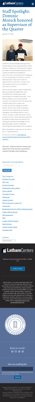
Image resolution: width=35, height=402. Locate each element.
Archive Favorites (8, 185)
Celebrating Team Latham (11, 188)
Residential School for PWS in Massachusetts (17, 209)
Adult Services (7, 224)
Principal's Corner (8, 194)
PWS (3, 218)
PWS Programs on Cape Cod (11, 203)
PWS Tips (5, 182)
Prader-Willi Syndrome (9, 212)
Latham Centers (7, 200)
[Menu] (33, 4)
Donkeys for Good (8, 179)
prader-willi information (10, 221)
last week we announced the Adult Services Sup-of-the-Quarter (16, 137)
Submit (17, 377)
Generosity (6, 197)
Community (6, 206)
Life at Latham (7, 191)
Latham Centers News (9, 227)
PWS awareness (7, 215)
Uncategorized (7, 230)
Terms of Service (11, 374)
